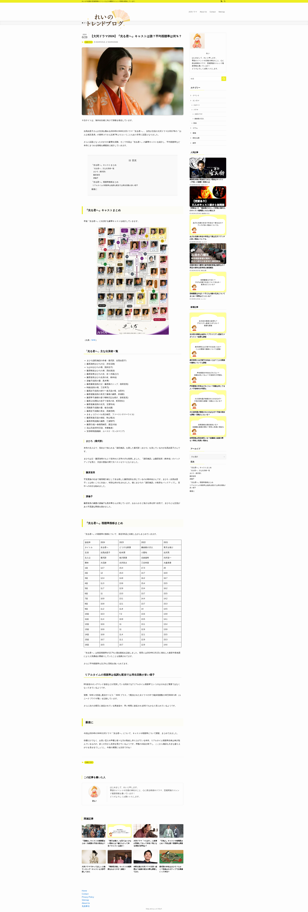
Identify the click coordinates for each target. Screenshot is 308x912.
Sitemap (85, 900)
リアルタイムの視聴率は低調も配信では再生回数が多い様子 (115, 185)
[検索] (224, 1)
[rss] (221, 1)
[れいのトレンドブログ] (106, 21)
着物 (194, 133)
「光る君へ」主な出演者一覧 (103, 168)
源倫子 (95, 178)
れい (94, 801)
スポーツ (196, 105)
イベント (196, 95)
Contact (85, 894)
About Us (86, 903)
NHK (93, 340)
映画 (195, 123)
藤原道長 (96, 175)
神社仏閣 (196, 138)
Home (84, 891)
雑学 (194, 143)
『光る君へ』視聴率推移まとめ (104, 182)
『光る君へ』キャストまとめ (103, 165)
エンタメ (196, 100)
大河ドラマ (88, 42)
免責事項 (86, 906)
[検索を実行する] (223, 78)
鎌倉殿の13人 (199, 119)
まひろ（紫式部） (100, 172)
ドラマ (195, 110)
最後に (94, 189)
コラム (195, 128)
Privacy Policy (88, 897)
